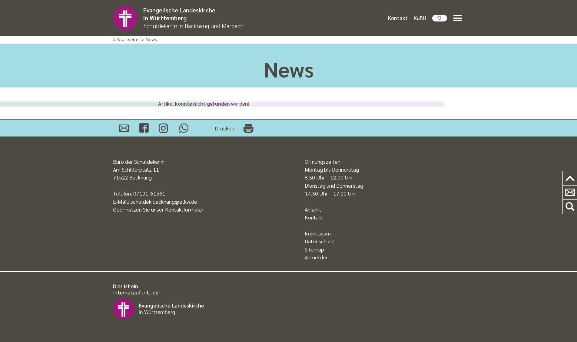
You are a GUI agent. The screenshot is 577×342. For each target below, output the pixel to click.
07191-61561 (149, 193)
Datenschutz (319, 241)
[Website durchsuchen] (439, 18)
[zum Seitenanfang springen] (570, 178)
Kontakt (398, 18)
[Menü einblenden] (458, 18)
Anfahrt (313, 209)
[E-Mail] (123, 128)
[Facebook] (144, 128)
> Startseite (126, 39)
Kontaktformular (184, 209)
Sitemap (314, 249)
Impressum (318, 233)
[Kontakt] (570, 193)
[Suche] (570, 207)
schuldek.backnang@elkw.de (164, 201)
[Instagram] (163, 128)
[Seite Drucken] (248, 128)
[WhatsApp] (183, 128)
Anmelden (317, 257)
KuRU (420, 18)
